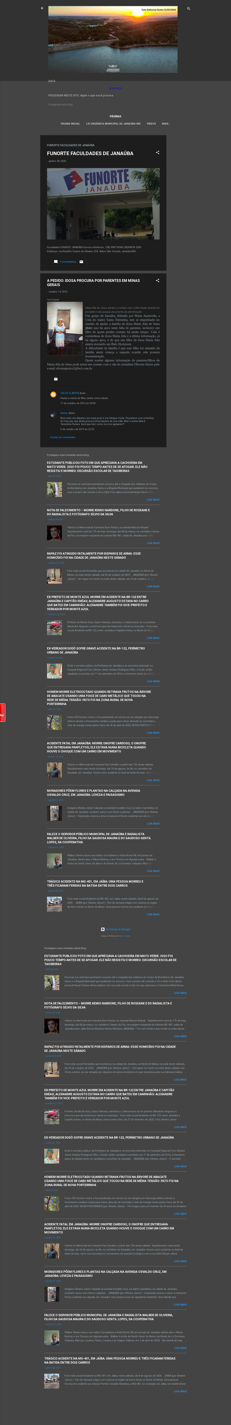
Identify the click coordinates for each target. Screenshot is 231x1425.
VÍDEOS (151, 123)
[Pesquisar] (189, 9)
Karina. (64, 413)
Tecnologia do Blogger (117, 929)
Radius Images (124, 936)
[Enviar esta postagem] (81, 262)
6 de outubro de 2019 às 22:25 (77, 429)
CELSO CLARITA (70, 393)
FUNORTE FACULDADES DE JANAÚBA (90, 153)
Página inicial (70, 123)
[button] (158, 153)
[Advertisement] (180, 185)
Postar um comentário (63, 437)
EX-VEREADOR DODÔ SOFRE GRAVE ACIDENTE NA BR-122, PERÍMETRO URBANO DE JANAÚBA (109, 1137)
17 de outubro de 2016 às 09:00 (78, 403)
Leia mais (153, 499)
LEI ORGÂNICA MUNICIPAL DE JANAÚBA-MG (113, 123)
